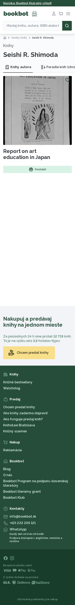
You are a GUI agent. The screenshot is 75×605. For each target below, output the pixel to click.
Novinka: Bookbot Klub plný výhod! (27, 3)
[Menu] (68, 13)
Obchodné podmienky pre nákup (37, 599)
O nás (7, 475)
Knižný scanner (15, 431)
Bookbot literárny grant (22, 491)
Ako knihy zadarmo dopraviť (25, 413)
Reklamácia (12, 450)
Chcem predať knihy (19, 407)
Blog (7, 469)
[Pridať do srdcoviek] (67, 80)
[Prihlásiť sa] (53, 13)
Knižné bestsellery (17, 382)
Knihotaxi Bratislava (19, 425)
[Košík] (61, 13)
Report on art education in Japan (26, 154)
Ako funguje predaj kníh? (23, 419)
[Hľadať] (67, 26)
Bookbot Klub (14, 497)
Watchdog (11, 388)
